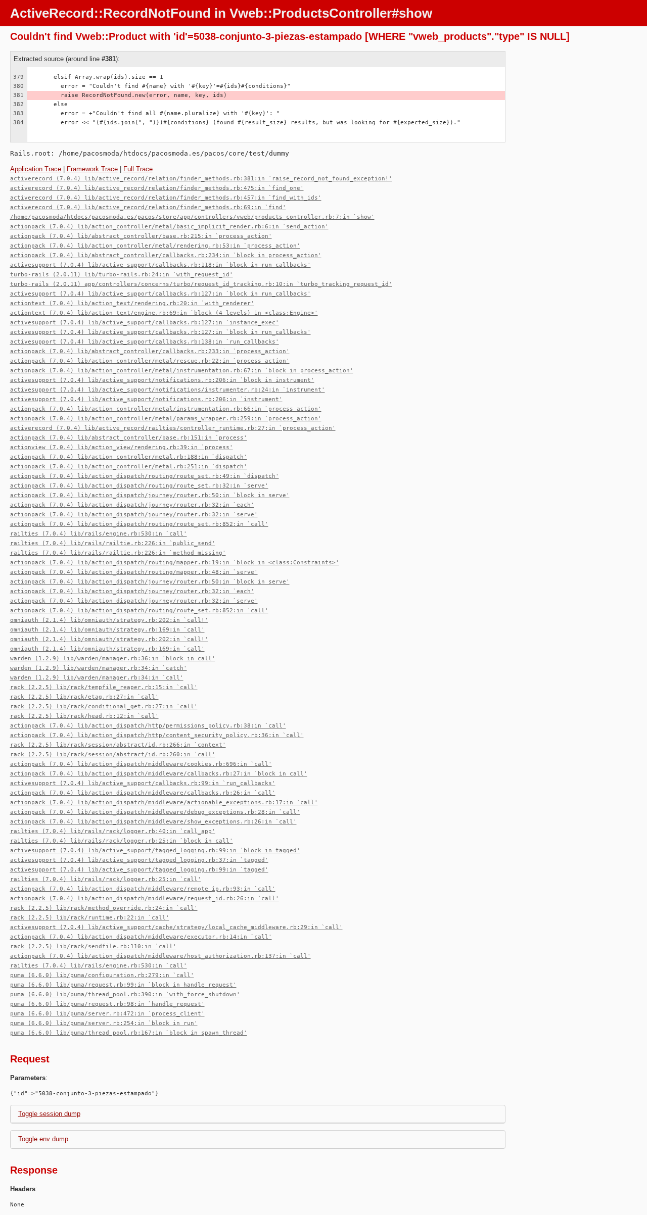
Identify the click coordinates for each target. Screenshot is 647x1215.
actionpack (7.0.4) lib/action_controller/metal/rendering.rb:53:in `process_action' (155, 245)
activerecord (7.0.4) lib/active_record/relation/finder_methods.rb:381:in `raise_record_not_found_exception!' (201, 178)
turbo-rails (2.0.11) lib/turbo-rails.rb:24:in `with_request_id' (121, 274)
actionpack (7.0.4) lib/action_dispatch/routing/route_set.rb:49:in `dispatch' (144, 476)
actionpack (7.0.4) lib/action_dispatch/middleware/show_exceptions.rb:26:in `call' (153, 821)
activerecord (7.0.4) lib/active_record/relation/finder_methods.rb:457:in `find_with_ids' (165, 198)
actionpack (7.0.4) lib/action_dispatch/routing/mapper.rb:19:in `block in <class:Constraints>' (174, 562)
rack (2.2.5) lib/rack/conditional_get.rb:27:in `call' (104, 706)
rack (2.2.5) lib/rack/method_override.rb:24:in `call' (104, 908)
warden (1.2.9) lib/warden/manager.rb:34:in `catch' (98, 668)
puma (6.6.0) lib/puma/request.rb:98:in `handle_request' (107, 1004)
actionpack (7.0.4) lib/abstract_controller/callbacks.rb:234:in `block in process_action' (165, 255)
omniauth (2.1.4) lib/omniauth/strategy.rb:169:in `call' (107, 629)
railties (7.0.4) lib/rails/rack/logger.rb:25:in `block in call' (121, 841)
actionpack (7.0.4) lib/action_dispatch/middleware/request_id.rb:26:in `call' (144, 898)
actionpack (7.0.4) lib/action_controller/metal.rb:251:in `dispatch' (128, 466)
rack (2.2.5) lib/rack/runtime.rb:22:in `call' (89, 917)
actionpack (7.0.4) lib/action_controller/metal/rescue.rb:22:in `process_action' (150, 361)
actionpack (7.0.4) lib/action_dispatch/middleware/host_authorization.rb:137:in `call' (160, 956)
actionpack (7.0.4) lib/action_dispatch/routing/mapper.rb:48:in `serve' (134, 572)
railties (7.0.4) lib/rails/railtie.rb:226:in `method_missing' (118, 553)
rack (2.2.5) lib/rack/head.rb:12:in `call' (84, 716)
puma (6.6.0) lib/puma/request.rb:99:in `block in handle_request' (123, 985)
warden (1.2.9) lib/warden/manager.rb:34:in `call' (96, 677)
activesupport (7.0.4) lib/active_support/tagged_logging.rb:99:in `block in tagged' (155, 850)
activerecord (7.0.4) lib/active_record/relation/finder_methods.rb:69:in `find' (148, 207)
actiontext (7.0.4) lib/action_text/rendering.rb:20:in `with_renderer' (132, 303)
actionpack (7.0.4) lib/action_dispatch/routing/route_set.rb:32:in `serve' (139, 485)
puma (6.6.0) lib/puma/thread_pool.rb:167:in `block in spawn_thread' (128, 1033)
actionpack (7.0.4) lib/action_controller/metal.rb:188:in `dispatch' (128, 457)
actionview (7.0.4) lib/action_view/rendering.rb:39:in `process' (121, 447)
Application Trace (35, 169)
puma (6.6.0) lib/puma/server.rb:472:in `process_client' (107, 1013)
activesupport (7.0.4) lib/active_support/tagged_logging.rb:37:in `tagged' (139, 860)
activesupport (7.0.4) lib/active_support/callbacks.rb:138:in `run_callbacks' (144, 341)
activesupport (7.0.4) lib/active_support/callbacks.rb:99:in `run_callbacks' (142, 783)
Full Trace (138, 169)
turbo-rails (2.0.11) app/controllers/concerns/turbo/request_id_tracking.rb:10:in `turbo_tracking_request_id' (201, 284)
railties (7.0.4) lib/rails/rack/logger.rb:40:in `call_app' (112, 831)
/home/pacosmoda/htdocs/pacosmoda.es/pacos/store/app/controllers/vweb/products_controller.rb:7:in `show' (192, 217)
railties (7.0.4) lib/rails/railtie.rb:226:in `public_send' (112, 543)
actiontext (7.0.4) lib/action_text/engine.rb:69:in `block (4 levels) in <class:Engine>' (164, 313)
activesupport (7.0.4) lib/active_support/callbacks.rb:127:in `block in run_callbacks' (160, 293)
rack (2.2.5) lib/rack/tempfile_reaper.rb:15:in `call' (104, 687)
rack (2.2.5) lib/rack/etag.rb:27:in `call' (84, 697)
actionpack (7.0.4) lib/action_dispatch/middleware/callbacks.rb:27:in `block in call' (158, 773)
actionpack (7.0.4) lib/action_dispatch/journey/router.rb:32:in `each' (132, 505)
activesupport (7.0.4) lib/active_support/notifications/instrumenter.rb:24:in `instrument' (167, 389)
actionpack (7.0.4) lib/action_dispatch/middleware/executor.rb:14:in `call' (141, 937)
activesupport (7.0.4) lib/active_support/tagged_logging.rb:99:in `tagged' (139, 869)
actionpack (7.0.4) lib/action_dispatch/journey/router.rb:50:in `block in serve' (150, 495)
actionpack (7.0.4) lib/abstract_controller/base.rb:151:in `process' (128, 437)
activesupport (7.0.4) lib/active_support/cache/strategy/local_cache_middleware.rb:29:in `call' (176, 927)
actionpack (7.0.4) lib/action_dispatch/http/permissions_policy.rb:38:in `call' (148, 725)
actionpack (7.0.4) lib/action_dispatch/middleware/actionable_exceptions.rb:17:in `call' (164, 802)
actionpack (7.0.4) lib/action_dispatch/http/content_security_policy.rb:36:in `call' (157, 735)
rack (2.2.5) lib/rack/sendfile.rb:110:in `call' (93, 946)
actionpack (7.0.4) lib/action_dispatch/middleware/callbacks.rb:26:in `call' (142, 793)
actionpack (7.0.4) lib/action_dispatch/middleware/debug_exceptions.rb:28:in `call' (155, 812)
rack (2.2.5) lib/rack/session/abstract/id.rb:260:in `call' (112, 754)
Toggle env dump (43, 1139)
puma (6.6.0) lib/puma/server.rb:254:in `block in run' (104, 1023)
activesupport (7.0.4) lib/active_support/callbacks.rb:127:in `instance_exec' (144, 322)
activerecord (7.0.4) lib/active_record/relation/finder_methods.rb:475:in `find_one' (157, 188)
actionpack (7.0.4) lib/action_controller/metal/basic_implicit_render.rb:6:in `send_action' (169, 226)
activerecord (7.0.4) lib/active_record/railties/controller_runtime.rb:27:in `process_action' (173, 428)
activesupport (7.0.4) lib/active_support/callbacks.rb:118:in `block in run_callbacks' (160, 265)
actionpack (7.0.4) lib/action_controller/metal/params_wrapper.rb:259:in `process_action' (165, 418)
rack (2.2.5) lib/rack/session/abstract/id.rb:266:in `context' (118, 745)
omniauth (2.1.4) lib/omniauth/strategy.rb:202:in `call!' (109, 620)
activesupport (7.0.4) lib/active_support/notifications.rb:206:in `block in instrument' (162, 380)
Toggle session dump (49, 1113)
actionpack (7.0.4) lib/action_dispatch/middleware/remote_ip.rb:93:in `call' (142, 889)
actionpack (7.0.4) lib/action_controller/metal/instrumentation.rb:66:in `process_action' (165, 409)
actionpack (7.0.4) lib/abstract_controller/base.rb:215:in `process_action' (141, 236)
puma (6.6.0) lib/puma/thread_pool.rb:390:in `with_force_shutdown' (125, 994)
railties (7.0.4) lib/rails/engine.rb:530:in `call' (98, 533)
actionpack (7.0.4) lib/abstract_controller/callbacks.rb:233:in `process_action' (150, 351)
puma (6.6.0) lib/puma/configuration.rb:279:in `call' (102, 975)
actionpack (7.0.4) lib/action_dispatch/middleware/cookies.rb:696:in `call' (141, 764)
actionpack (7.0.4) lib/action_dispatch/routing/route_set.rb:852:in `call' (139, 524)
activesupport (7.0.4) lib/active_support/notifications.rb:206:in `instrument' (146, 399)
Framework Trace (92, 169)
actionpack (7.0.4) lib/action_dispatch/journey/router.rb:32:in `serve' (134, 514)
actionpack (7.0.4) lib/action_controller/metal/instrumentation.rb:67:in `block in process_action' (181, 370)
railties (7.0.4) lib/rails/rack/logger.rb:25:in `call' (105, 879)
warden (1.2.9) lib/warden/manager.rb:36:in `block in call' (112, 658)
